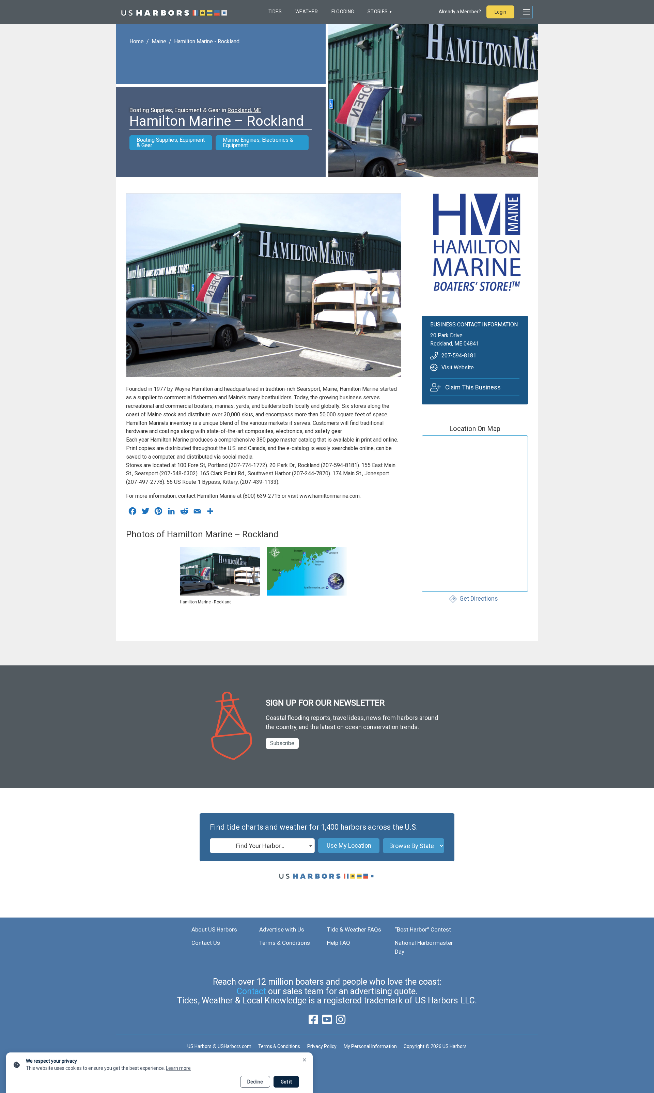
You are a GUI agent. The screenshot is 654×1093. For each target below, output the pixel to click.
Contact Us (205, 942)
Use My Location (349, 845)
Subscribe (282, 743)
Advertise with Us (281, 929)
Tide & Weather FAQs (354, 929)
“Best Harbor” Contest (423, 929)
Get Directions (479, 598)
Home (136, 41)
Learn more (178, 1068)
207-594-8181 (458, 355)
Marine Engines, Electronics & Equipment (258, 143)
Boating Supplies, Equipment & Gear (171, 143)
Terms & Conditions (284, 942)
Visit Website (457, 367)
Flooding (342, 11)
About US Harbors (214, 929)
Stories (378, 11)
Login (500, 12)
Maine (159, 41)
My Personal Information (370, 1046)
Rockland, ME (244, 110)
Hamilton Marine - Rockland (206, 41)
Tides (275, 11)
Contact (251, 991)
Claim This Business (473, 386)
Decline (255, 1081)
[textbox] (262, 845)
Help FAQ (338, 942)
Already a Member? (460, 11)
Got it (286, 1081)
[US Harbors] (174, 11)
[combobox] (262, 845)
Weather (306, 11)
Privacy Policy (322, 1046)
